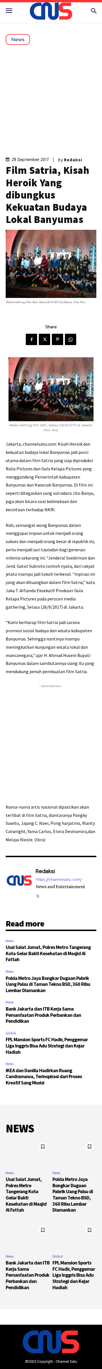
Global (11, 1033)
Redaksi (73, 159)
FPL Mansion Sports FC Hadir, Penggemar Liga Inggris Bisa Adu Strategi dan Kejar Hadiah (47, 1045)
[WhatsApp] (70, 339)
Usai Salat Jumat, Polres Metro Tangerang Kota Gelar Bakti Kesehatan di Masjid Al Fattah (48, 953)
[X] (44, 339)
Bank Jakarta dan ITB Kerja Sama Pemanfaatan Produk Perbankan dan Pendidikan (43, 1014)
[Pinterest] (57, 339)
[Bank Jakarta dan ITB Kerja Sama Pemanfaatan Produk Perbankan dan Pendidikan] (28, 1236)
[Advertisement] (51, 99)
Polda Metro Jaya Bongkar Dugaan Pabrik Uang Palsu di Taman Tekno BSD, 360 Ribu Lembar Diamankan (48, 984)
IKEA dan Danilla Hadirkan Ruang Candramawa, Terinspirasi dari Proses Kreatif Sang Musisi (44, 1076)
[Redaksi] (19, 883)
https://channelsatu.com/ (59, 879)
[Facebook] (31, 339)
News (17, 39)
